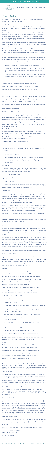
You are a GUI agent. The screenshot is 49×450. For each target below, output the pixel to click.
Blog (35, 7)
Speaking (23, 7)
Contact (40, 7)
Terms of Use (31, 443)
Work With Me (29, 7)
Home (18, 7)
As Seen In (42, 443)
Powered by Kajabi (43, 446)
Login (44, 7)
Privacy (37, 443)
